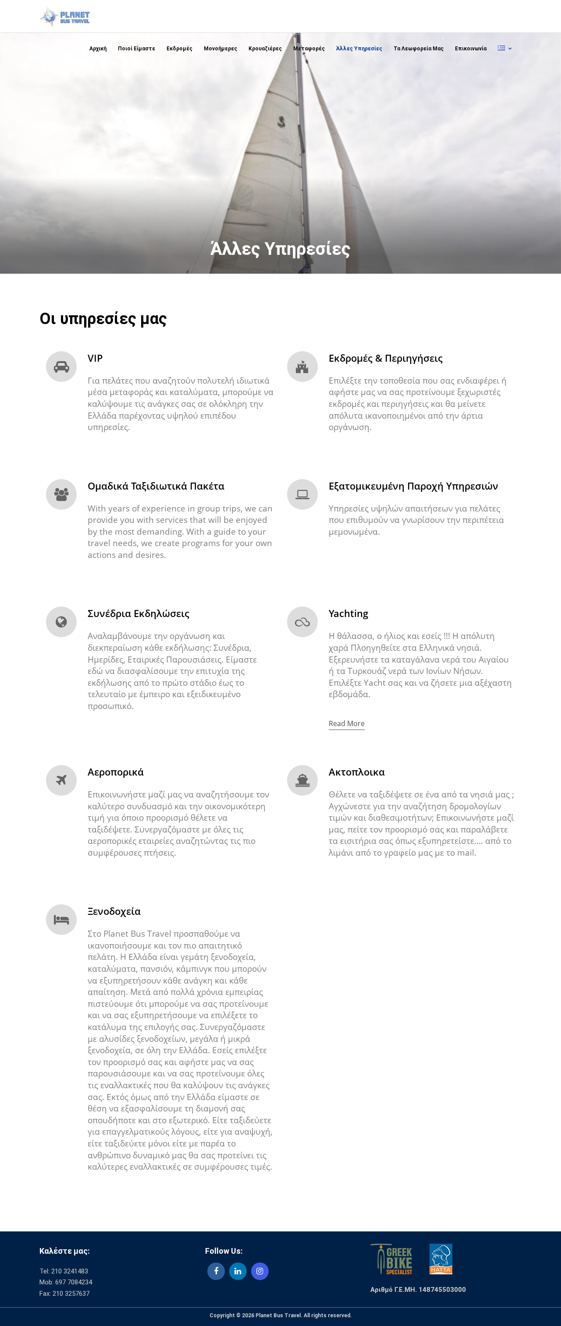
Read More (347, 723)
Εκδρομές (179, 49)
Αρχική (98, 49)
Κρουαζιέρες (265, 49)
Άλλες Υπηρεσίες (359, 49)
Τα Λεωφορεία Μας (419, 49)
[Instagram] (260, 1271)
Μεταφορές (309, 49)
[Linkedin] (238, 1271)
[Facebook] (216, 1271)
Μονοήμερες (220, 49)
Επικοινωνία (470, 49)
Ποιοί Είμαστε (136, 49)
